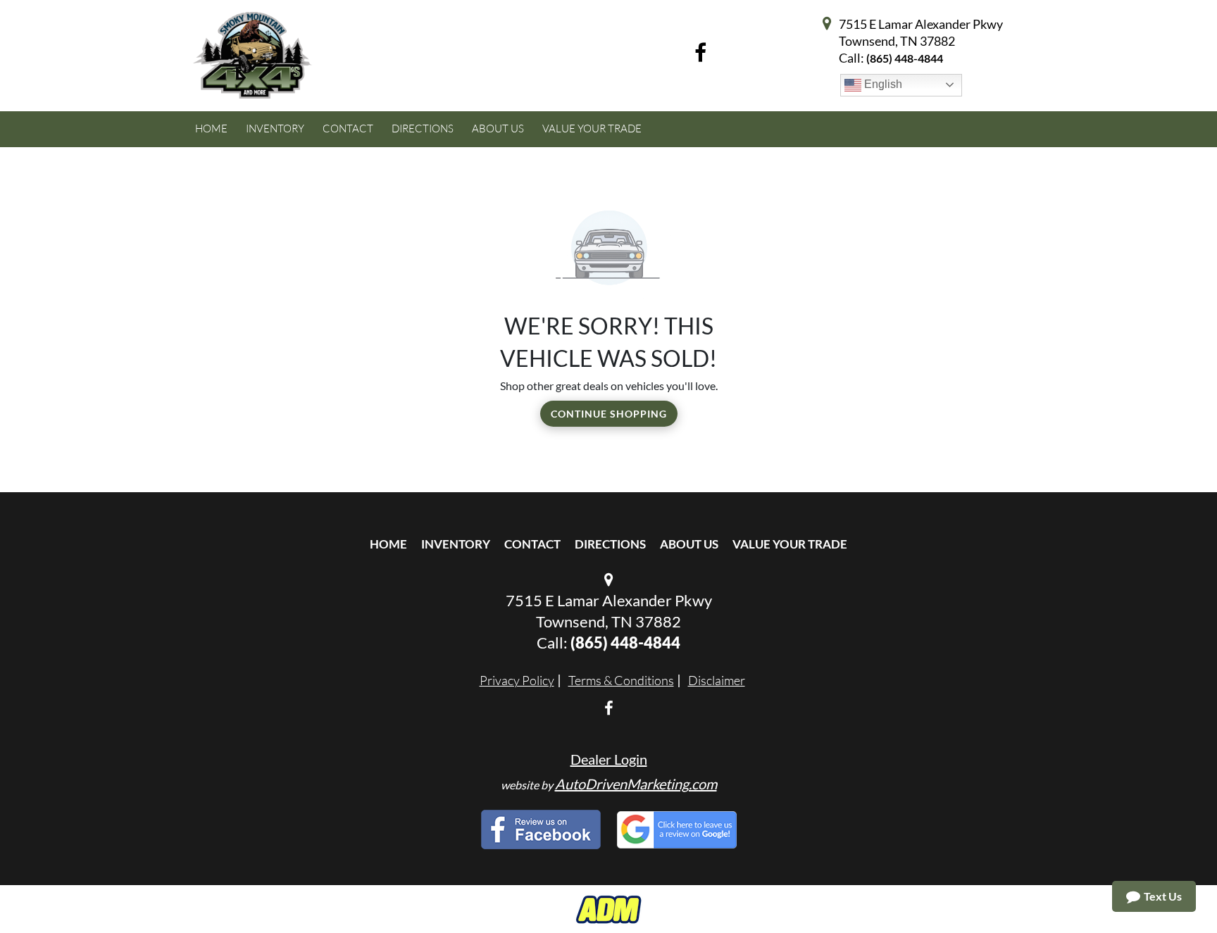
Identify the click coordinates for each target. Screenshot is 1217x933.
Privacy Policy (517, 680)
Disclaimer (716, 680)
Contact (532, 544)
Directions (610, 544)
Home (388, 544)
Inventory (455, 544)
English (881, 84)
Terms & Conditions (621, 680)
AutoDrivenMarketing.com (636, 783)
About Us (689, 544)
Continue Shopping (609, 414)
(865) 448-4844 (904, 58)
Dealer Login (608, 759)
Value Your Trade (789, 544)
